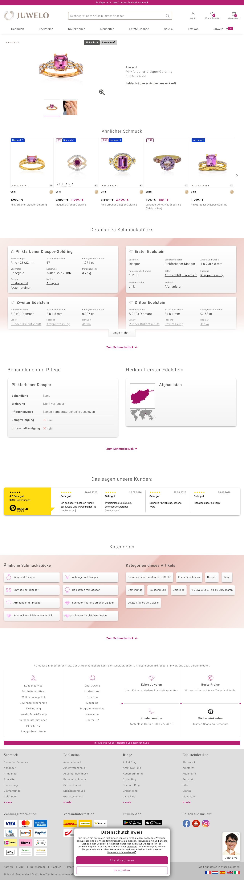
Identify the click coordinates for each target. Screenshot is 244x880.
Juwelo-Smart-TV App (33, 714)
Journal (91, 720)
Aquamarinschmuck (75, 774)
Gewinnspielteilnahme (33, 703)
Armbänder (11, 774)
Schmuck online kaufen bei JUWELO (149, 577)
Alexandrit (189, 762)
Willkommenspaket (33, 697)
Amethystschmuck (75, 768)
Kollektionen (76, 29)
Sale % (168, 29)
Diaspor (134, 264)
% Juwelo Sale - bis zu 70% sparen (212, 590)
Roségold (17, 273)
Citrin (186, 785)
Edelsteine (46, 29)
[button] (193, 16)
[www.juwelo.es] (222, 872)
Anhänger (10, 768)
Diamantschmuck (74, 791)
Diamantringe (12, 791)
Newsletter (92, 714)
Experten (92, 697)
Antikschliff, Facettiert (181, 275)
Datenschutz (38, 867)
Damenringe (135, 590)
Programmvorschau (92, 709)
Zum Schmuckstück (120, 347)
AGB (21, 867)
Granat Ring (130, 791)
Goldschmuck (157, 590)
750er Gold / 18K (59, 273)
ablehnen (132, 847)
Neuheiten (107, 29)
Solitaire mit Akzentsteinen (21, 285)
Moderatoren (92, 691)
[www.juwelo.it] (237, 872)
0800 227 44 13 (163, 724)
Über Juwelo (92, 686)
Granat (187, 791)
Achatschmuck (72, 762)
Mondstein (189, 797)
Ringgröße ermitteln (33, 731)
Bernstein (188, 779)
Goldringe (179, 590)
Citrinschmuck (72, 785)
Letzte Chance (139, 29)
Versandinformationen (33, 720)
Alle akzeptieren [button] (122, 860)
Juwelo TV (223, 29)
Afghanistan (173, 286)
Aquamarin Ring (133, 774)
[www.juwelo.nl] (215, 872)
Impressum (74, 867)
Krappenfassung (212, 275)
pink (132, 286)
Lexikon (193, 29)
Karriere (9, 867)
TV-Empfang (33, 709)
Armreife (9, 779)
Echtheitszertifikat (33, 691)
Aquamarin (189, 774)
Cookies (56, 867)
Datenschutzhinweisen (120, 852)
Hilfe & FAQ (33, 726)
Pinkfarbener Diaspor (180, 264)
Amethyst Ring (132, 768)
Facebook (186, 823)
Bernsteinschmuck (75, 779)
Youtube (196, 823)
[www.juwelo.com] (230, 872)
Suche (168, 15)
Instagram (205, 823)
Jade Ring (129, 797)
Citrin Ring (129, 779)
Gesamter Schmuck (16, 762)
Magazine (92, 703)
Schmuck (17, 29)
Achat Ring (129, 762)
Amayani (53, 283)
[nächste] (236, 175)
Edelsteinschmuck (189, 577)
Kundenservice (33, 686)
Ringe (227, 577)
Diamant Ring (131, 785)
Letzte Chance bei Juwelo (143, 603)
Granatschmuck (73, 797)
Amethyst (188, 768)
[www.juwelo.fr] (208, 872)
